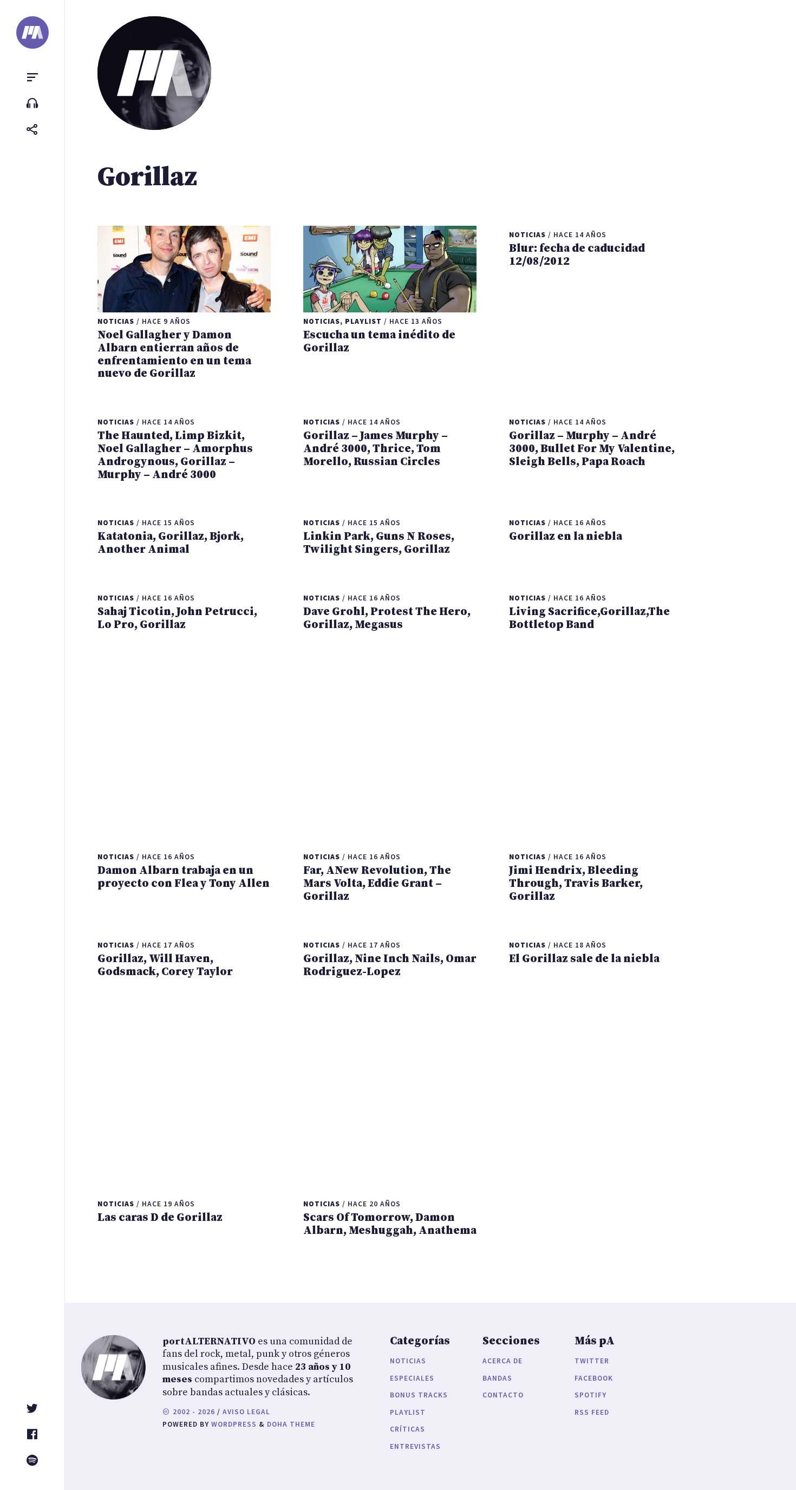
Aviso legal (246, 1411)
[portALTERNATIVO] (32, 32)
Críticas (407, 1429)
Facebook (594, 1378)
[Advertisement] (389, 739)
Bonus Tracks (419, 1395)
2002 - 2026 (193, 1411)
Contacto (503, 1395)
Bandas (497, 1378)
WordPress (234, 1424)
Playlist (408, 1412)
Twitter (592, 1360)
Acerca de (502, 1360)
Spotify (590, 1395)
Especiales (412, 1378)
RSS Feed (592, 1412)
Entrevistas (415, 1446)
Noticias (408, 1360)
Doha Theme (291, 1424)
